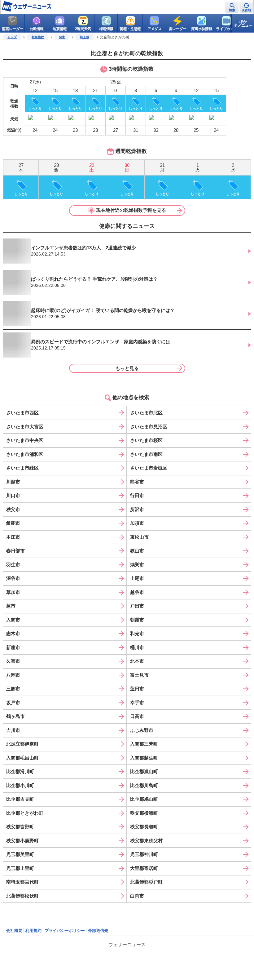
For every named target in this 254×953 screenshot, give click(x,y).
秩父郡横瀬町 (144, 813)
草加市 (13, 592)
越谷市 (137, 592)
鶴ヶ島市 (15, 716)
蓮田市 (137, 688)
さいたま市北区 (146, 412)
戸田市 (137, 605)
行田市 (137, 495)
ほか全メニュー (243, 23)
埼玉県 (84, 37)
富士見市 (139, 675)
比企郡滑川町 (20, 771)
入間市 (13, 619)
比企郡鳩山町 (144, 799)
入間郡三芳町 (144, 743)
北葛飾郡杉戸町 (146, 881)
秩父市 (13, 509)
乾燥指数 (38, 37)
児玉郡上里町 (20, 868)
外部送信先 (98, 930)
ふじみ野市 (141, 730)
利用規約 (33, 930)
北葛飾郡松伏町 (22, 895)
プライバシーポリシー (65, 930)
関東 (62, 37)
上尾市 (137, 578)
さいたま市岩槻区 (148, 467)
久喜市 (13, 661)
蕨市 (10, 605)
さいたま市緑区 (22, 467)
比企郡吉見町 (20, 799)
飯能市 (13, 523)
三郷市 (13, 688)
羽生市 (13, 564)
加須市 (137, 523)
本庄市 (13, 537)
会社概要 (14, 930)
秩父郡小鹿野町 (22, 840)
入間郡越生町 (144, 757)
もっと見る (127, 368)
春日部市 (15, 550)
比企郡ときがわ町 (24, 813)
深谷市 (13, 578)
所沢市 (137, 509)
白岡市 (137, 895)
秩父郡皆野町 (20, 826)
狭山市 (137, 550)
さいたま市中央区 (24, 440)
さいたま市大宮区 (24, 426)
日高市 (137, 716)
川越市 (13, 481)
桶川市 (137, 647)
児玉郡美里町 (20, 854)
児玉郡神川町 (144, 854)
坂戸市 (13, 702)
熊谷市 (137, 481)
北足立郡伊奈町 (22, 743)
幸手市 (137, 702)
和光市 (137, 633)
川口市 (13, 495)
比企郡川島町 (144, 785)
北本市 (137, 661)
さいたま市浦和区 (24, 454)
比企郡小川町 (20, 785)
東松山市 (139, 537)
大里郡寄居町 (144, 868)
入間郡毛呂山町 (22, 757)
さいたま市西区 (22, 412)
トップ (12, 37)
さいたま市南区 (146, 454)
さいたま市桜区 (146, 440)
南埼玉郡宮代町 (22, 881)
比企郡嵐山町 (144, 771)
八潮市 (13, 675)
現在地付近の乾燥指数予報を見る (131, 210)
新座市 (13, 647)
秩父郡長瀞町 (144, 826)
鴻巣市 (137, 564)
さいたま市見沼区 (148, 426)
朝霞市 (137, 619)
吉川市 (13, 730)
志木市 (13, 633)
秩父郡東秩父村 (146, 840)
